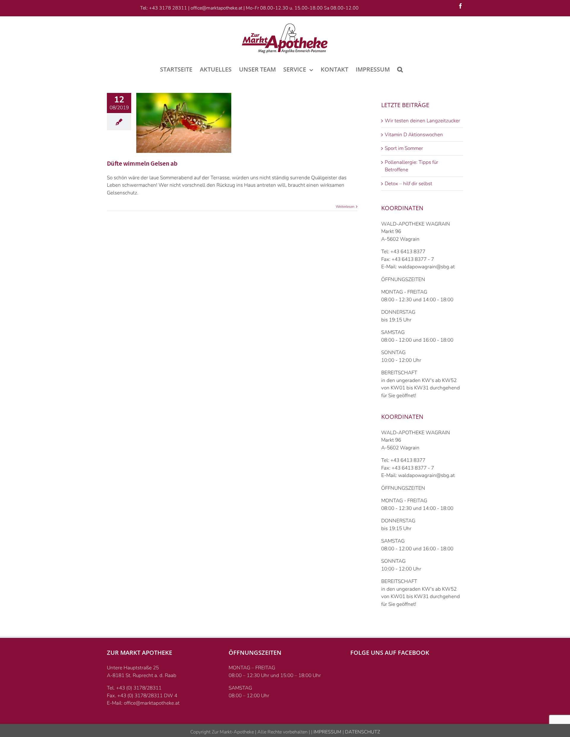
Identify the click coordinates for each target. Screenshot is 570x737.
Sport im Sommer (404, 148)
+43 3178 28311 (168, 8)
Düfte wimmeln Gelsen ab (142, 163)
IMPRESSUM (326, 732)
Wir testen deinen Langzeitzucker (422, 120)
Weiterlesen (345, 206)
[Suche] (400, 69)
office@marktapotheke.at (216, 8)
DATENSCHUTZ (362, 732)
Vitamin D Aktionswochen (414, 134)
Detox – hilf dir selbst (408, 183)
